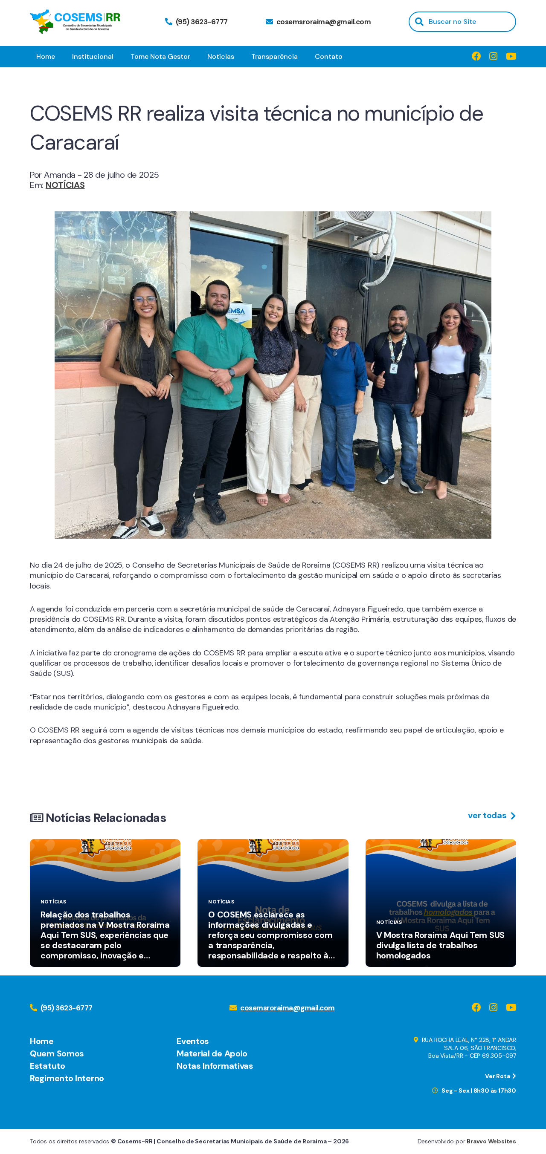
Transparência (274, 56)
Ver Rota (498, 1076)
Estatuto (47, 1065)
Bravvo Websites (491, 1141)
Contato (329, 56)
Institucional (92, 56)
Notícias (220, 56)
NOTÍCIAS (65, 184)
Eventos (193, 1041)
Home (45, 56)
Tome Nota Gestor (160, 56)
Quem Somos (57, 1053)
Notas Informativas (215, 1065)
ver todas (488, 815)
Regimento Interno (67, 1078)
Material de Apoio (212, 1053)
